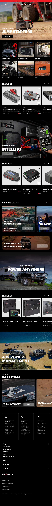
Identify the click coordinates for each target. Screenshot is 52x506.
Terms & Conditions (7, 483)
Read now (29, 404)
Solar (4, 454)
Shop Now (7, 36)
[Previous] (44, 83)
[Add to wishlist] (19, 88)
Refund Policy (6, 489)
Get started (42, 246)
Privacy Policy (6, 480)
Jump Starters (6, 446)
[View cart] (49, 4)
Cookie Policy (6, 486)
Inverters (5, 451)
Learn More (7, 365)
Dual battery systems (9, 456)
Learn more (7, 154)
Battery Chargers (7, 449)
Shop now (27, 228)
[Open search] (47, 4)
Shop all (26, 275)
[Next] (48, 83)
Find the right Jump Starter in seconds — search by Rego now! (26, 1)
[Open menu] (2, 4)
